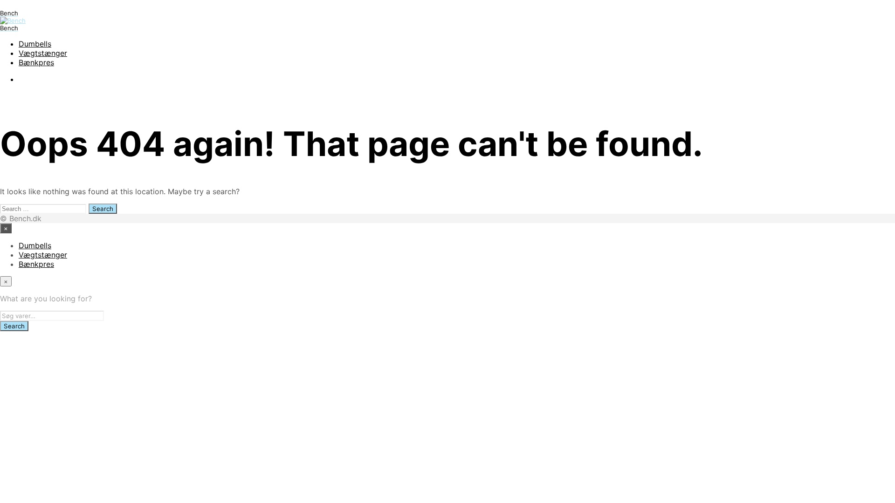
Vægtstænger (43, 53)
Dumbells (35, 43)
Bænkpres (36, 62)
